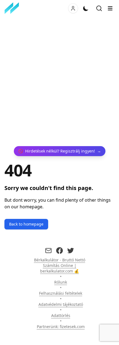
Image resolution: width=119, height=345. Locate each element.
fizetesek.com (72, 326)
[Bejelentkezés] (73, 8)
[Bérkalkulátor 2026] (13, 8)
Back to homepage (26, 224)
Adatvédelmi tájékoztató (60, 304)
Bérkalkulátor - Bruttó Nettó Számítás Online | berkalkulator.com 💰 (59, 265)
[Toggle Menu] (110, 8)
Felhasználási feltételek (60, 293)
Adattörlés (60, 315)
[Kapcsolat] (48, 250)
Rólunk (60, 282)
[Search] (99, 8)
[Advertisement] (59, 81)
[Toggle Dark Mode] (85, 8)
